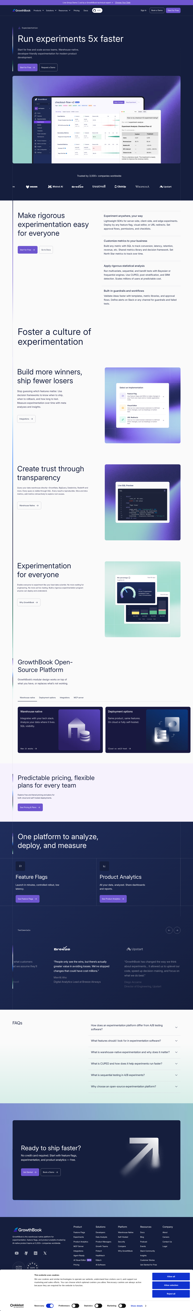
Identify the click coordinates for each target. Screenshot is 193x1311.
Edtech (98, 1260)
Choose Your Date (122, 2)
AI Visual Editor (82, 1260)
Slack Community (147, 1251)
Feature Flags (79, 1232)
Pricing (76, 1265)
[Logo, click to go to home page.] (21, 10)
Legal (165, 1246)
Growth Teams (102, 1246)
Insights (143, 1255)
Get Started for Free (148, 1265)
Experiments (79, 1237)
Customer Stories (147, 1260)
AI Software (100, 1265)
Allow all (171, 1276)
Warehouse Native (125, 1232)
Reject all (171, 1294)
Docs (142, 1232)
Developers (100, 1232)
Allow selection (171, 1285)
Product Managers (103, 1242)
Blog (142, 1237)
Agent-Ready (79, 1255)
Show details (137, 1306)
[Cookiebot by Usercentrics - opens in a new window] (17, 1306)
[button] (39, 10)
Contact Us (167, 1242)
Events (143, 1246)
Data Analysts (101, 1237)
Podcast (143, 1242)
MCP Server (79, 1246)
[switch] (75, 1306)
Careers (166, 1237)
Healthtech (100, 1255)
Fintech (99, 1251)
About (165, 1232)
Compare (122, 1246)
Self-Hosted (123, 1237)
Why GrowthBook (125, 1251)
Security (121, 1242)
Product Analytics (81, 1242)
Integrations (78, 1251)
